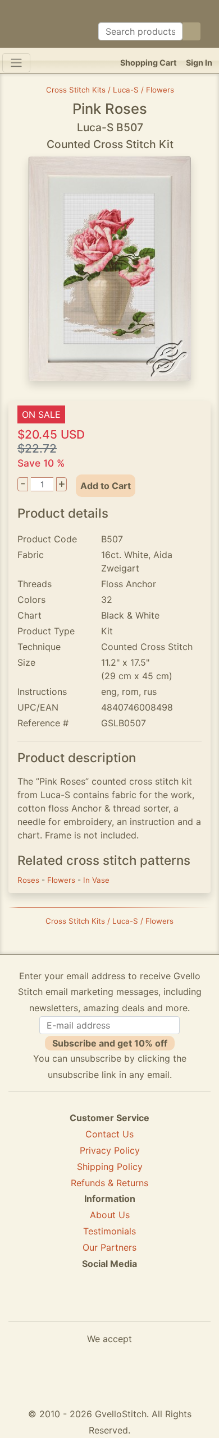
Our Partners (109, 1247)
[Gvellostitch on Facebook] (71, 1304)
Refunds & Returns (109, 1182)
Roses (29, 879)
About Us (110, 1214)
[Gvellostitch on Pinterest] (109, 1304)
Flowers (62, 879)
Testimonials (109, 1231)
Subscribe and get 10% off (109, 1043)
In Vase (96, 879)
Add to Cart (105, 485)
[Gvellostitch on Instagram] (148, 1304)
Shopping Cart (148, 62)
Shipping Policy (110, 1166)
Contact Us (109, 1134)
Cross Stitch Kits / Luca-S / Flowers (110, 89)
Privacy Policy (110, 1150)
